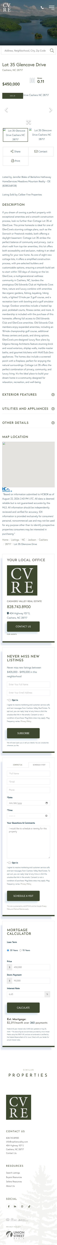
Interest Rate (13, 988)
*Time (9, 810)
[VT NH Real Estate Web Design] (28, 1235)
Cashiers (43, 539)
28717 (8, 544)
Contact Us (23, 626)
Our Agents (12, 634)
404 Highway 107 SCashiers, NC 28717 (15, 1147)
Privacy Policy (26, 721)
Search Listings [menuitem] (13, 1172)
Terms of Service (19, 909)
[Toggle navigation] (51, 7)
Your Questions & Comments (21, 823)
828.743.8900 (19, 606)
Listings (15, 539)
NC (23, 539)
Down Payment (14, 974)
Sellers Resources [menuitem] (14, 1181)
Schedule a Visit (39, 765)
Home (5, 539)
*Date (9, 797)
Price (9, 961)
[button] (52, 50)
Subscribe (23, 733)
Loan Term (12, 942)
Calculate (23, 1007)
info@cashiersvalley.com (17, 1141)
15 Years (26, 950)
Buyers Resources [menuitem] (14, 1177)
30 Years (14, 950)
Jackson (32, 539)
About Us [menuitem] (10, 1186)
